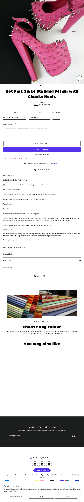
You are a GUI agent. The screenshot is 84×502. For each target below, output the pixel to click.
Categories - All (9, 475)
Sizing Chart (7, 261)
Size (14, 112)
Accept (41, 496)
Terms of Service (65, 475)
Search (17, 475)
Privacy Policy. (12, 491)
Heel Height (56, 112)
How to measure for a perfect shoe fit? (15, 247)
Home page (42, 477)
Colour (39, 112)
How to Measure (25, 475)
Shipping (36, 104)
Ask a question (7, 267)
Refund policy (75, 475)
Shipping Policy (8, 254)
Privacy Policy (55, 475)
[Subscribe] (73, 436)
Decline (67, 496)
